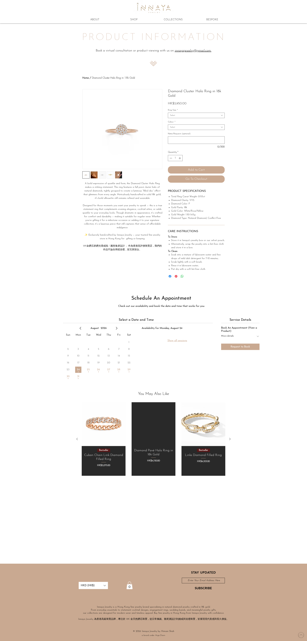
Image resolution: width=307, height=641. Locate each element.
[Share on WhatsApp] (182, 276)
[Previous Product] (77, 439)
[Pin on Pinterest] (176, 276)
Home (85, 77)
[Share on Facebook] (170, 276)
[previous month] (80, 328)
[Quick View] (104, 424)
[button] (93, 585)
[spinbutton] (175, 158)
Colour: (171, 122)
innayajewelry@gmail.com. (193, 50)
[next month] (116, 328)
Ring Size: (173, 110)
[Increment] (180, 158)
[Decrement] (170, 158)
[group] (153, 439)
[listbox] (93, 585)
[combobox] (196, 115)
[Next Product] (230, 439)
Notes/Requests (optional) (179, 134)
